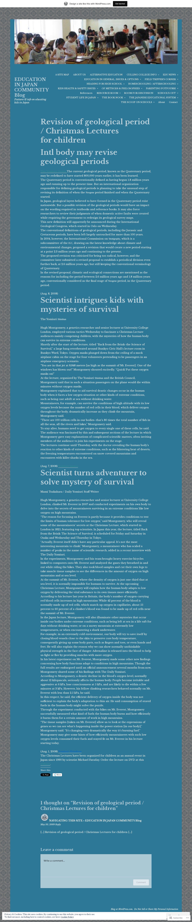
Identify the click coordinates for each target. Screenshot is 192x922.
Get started (120, 4)
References (86, 93)
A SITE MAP (62, 74)
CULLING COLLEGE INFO (142, 74)
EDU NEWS (169, 74)
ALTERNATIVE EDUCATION (106, 74)
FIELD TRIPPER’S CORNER (160, 79)
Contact (173, 102)
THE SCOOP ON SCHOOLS (136, 102)
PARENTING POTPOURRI (161, 88)
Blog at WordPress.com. (122, 909)
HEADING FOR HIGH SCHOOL (104, 83)
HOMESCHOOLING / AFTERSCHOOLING (152, 83)
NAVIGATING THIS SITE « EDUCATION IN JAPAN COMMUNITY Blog (95, 820)
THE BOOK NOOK (112, 97)
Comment (141, 882)
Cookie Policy (67, 917)
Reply (58, 824)
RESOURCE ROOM (107, 93)
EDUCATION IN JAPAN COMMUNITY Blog (31, 87)
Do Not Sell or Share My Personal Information (156, 909)
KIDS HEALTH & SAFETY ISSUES (77, 88)
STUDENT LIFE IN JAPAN (81, 97)
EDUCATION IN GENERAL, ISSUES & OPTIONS (111, 79)
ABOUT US (79, 74)
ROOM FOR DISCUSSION (138, 93)
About (161, 102)
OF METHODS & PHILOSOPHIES (121, 88)
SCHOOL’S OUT (167, 93)
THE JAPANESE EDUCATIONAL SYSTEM (152, 97)
